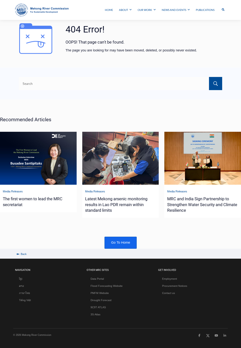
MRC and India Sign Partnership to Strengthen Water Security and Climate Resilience (202, 205)
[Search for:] (120, 83)
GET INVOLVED (167, 269)
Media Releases (13, 191)
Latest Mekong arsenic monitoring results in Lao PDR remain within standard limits (116, 205)
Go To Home (120, 242)
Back (23, 253)
